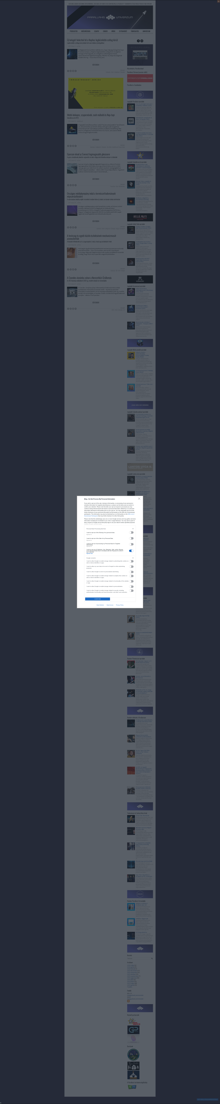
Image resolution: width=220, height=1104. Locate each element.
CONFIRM (97, 599)
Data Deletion (100, 605)
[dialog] (110, 552)
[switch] (131, 532)
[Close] (139, 499)
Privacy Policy (119, 605)
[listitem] (110, 529)
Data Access (110, 605)
